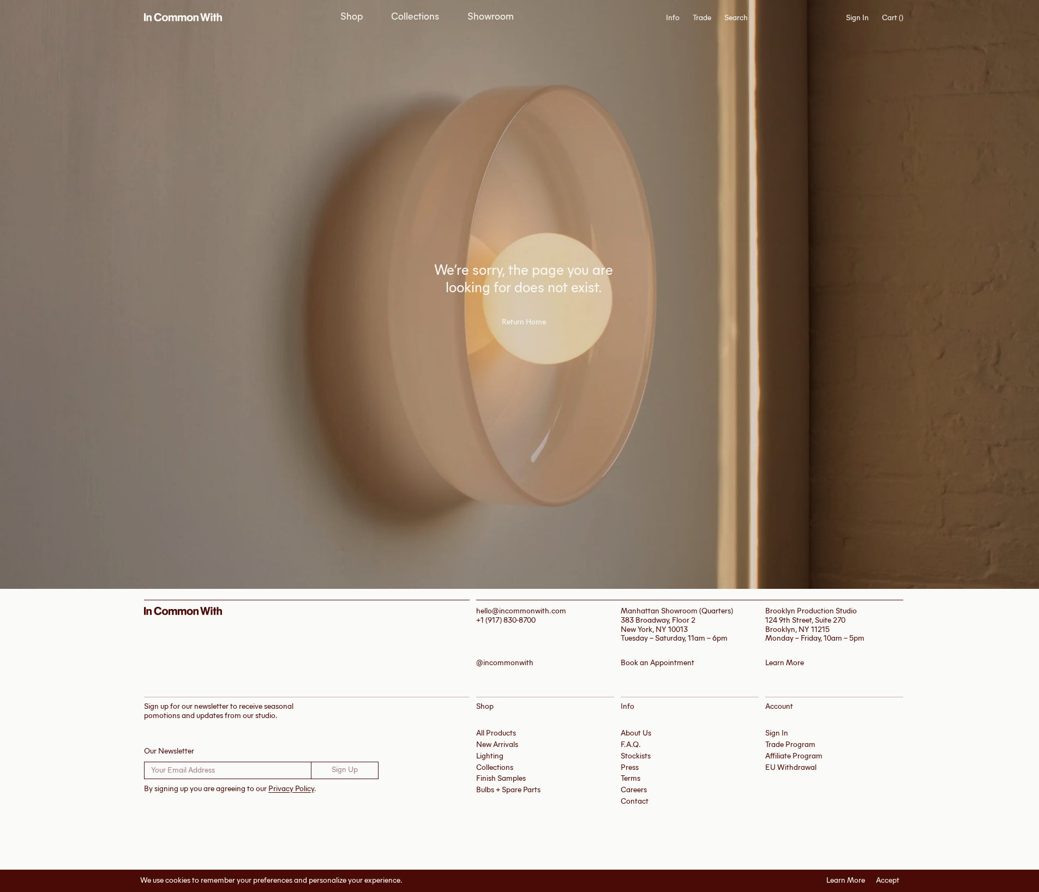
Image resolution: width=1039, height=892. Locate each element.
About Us (636, 733)
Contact (634, 801)
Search (736, 18)
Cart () (892, 18)
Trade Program (790, 744)
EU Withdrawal (790, 767)
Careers (634, 789)
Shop (351, 16)
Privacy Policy (291, 788)
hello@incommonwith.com (521, 611)
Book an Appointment (657, 663)
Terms (630, 778)
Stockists (636, 756)
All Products (496, 733)
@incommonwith (504, 663)
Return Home (524, 322)
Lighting (489, 756)
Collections (415, 16)
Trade (702, 17)
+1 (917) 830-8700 (506, 620)
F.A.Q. (631, 744)
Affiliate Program (793, 756)
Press (630, 767)
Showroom (490, 16)
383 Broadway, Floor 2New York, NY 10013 (658, 625)
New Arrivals (497, 744)
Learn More (845, 880)
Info (673, 18)
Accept (887, 880)
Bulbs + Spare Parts (508, 789)
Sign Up (345, 769)
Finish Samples (501, 778)
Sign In (857, 17)
